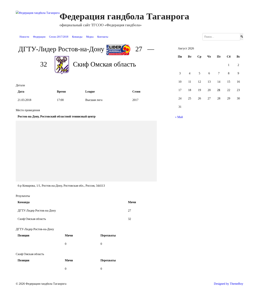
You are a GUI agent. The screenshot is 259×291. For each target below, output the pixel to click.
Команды (77, 36)
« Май (179, 117)
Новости (24, 36)
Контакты (102, 36)
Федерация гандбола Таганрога (124, 16)
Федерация (39, 36)
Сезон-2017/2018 (58, 36)
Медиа (89, 36)
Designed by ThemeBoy (228, 283)
